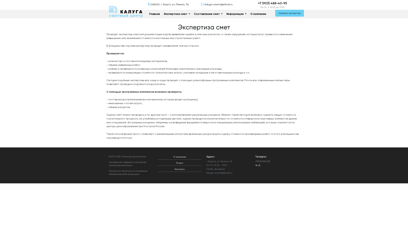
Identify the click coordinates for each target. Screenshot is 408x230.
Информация (235, 13)
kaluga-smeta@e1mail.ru (219, 173)
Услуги (179, 163)
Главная (154, 13)
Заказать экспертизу (290, 13)
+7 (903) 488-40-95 (272, 3)
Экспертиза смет (176, 13)
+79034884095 (262, 161)
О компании (258, 13)
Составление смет (207, 13)
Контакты (180, 169)
